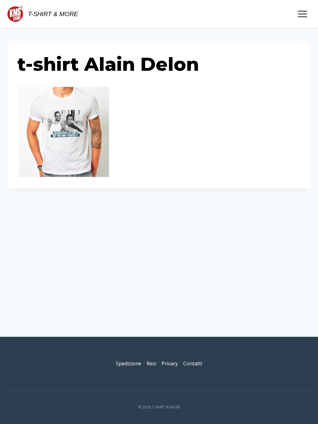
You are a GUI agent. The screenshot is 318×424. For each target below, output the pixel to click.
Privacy (169, 363)
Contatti (192, 363)
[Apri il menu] (302, 14)
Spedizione (128, 363)
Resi (151, 363)
